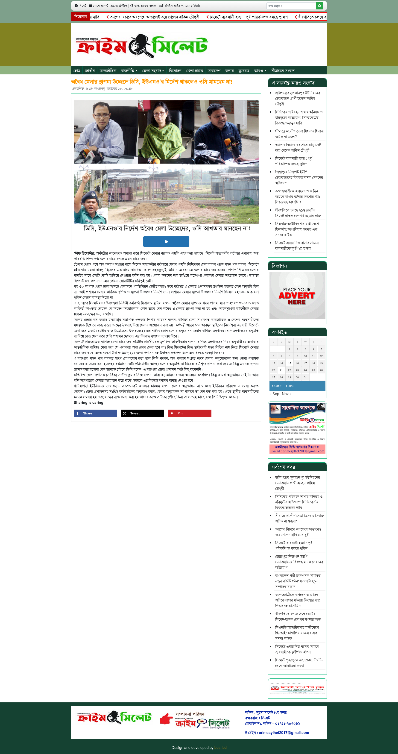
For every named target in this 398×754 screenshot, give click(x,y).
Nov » (287, 393)
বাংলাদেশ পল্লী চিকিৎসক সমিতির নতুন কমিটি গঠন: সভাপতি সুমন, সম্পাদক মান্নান (298, 581)
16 (297, 363)
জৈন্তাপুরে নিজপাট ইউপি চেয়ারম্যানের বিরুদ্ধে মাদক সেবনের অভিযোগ (299, 177)
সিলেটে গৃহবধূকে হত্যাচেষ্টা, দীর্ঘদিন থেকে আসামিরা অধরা (299, 662)
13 (273, 363)
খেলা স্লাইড (194, 70)
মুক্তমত (244, 70)
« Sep (274, 393)
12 (321, 356)
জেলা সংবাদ (151, 70)
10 (305, 356)
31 (305, 377)
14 (281, 363)
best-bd (220, 747)
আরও (258, 70)
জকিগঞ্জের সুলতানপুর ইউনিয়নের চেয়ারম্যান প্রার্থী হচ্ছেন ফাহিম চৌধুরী (297, 98)
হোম (76, 70)
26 (321, 370)
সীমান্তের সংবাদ (283, 70)
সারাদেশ (214, 70)
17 (305, 363)
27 (273, 377)
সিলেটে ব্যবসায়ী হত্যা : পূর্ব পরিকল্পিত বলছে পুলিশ (231, 17)
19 (321, 363)
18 (313, 363)
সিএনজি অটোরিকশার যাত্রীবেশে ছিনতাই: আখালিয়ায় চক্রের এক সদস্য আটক (297, 229)
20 (273, 370)
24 (305, 370)
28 (281, 377)
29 (289, 377)
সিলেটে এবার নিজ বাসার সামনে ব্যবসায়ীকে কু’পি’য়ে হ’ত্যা (297, 245)
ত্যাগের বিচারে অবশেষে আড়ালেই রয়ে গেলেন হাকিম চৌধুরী (137, 17)
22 (289, 370)
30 (297, 377)
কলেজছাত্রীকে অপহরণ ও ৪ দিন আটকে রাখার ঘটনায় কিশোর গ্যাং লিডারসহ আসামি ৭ (297, 196)
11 (313, 356)
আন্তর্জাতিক (108, 70)
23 (297, 370)
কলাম (229, 70)
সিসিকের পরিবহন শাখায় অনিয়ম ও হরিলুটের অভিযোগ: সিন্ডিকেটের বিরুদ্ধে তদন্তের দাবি (299, 117)
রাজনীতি (127, 70)
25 (313, 370)
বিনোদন (175, 70)
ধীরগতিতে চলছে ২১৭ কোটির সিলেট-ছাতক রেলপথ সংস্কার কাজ (329, 17)
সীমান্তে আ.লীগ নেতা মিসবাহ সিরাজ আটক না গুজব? (299, 133)
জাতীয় (90, 70)
